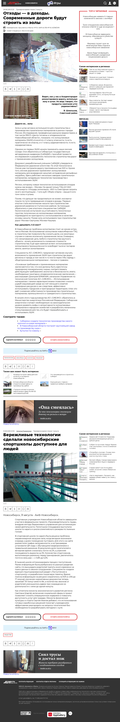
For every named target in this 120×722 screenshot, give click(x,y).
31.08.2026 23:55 (9, 431)
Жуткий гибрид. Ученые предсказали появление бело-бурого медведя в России (103, 462)
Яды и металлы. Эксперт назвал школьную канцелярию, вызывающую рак (100, 102)
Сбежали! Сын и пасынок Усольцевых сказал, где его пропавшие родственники (103, 110)
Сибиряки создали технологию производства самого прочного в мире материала (44, 322)
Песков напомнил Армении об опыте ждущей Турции (102, 130)
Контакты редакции (26, 681)
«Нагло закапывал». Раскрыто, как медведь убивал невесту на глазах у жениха (102, 477)
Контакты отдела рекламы (46, 681)
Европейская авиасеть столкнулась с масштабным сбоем (102, 153)
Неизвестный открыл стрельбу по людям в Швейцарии (101, 146)
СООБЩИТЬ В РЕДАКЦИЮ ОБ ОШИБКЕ (71, 681)
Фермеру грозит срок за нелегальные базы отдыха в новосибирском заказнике (98, 46)
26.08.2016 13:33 (8, 9)
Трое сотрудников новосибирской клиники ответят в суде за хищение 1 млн (98, 27)
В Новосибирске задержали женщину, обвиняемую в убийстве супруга (98, 36)
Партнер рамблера (39, 713)
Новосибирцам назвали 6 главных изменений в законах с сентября (98, 18)
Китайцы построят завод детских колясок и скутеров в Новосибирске (25, 376)
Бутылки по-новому (29, 331)
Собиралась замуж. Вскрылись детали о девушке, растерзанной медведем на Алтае (101, 87)
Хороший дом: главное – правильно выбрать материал (61, 383)
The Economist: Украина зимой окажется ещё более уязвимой (100, 138)
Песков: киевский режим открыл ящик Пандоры (101, 122)
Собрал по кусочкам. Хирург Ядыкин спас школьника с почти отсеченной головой (102, 446)
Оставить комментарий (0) (60, 340)
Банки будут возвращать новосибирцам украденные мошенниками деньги (98, 55)
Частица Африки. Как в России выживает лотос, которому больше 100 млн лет (102, 94)
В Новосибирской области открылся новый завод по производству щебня (23, 384)
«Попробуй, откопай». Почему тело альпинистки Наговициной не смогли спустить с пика (102, 454)
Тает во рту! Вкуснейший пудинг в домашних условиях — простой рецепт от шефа (101, 71)
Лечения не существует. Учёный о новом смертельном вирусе (101, 78)
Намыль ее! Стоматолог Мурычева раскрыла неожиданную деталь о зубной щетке (101, 439)
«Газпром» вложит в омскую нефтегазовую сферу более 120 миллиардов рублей (24, 391)
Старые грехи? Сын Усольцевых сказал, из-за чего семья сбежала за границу (102, 469)
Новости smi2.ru (11, 424)
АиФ (5, 83)
